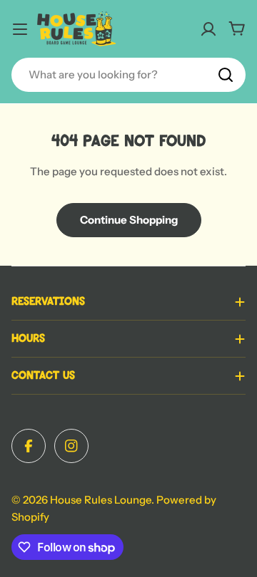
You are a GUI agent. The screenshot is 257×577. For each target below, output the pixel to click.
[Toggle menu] (20, 29)
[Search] (225, 74)
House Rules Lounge (100, 499)
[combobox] (128, 75)
